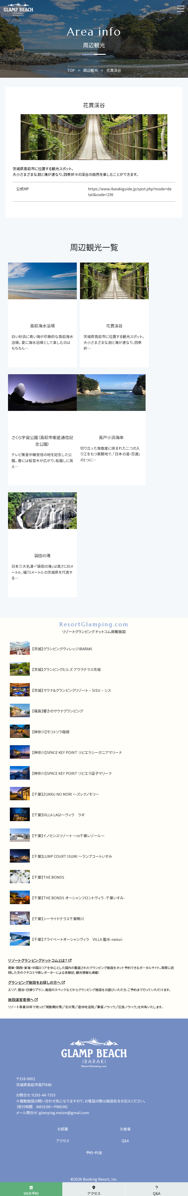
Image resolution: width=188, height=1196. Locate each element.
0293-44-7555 (43, 1095)
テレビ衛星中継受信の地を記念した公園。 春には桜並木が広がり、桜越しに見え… (42, 460)
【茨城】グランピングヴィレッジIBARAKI (62, 648)
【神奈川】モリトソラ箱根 (50, 731)
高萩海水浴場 (42, 326)
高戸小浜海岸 (111, 437)
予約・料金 (94, 1152)
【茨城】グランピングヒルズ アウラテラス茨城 (66, 669)
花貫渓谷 (114, 326)
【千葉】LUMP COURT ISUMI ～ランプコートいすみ (72, 856)
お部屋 (62, 1129)
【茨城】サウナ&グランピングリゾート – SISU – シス (71, 690)
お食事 (125, 1129)
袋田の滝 (42, 555)
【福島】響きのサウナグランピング (57, 711)
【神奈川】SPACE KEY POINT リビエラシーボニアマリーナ (77, 752)
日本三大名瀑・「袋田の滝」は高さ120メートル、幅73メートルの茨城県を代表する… (42, 572)
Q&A (125, 1140)
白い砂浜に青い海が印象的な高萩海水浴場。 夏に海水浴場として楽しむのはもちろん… (42, 342)
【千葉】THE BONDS (48, 877)
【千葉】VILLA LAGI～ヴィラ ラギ (58, 814)
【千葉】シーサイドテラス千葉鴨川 (58, 918)
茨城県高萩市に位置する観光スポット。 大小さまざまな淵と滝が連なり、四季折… (113, 342)
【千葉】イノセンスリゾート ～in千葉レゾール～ (68, 835)
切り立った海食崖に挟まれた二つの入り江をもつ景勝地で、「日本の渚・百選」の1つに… (110, 453)
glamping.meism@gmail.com (64, 1112)
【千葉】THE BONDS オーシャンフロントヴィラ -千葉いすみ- (78, 897)
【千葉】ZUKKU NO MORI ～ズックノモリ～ (65, 794)
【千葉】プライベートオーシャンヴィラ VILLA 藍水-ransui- (77, 939)
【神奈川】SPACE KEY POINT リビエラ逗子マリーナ (72, 773)
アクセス (62, 1140)
